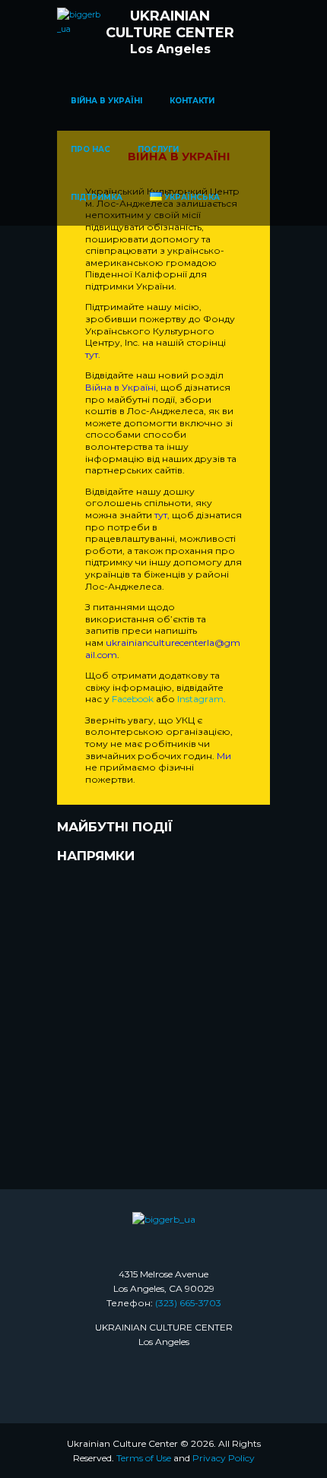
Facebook (134, 698)
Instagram (200, 698)
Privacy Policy (223, 1458)
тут (91, 354)
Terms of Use (143, 1458)
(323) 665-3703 (188, 1303)
